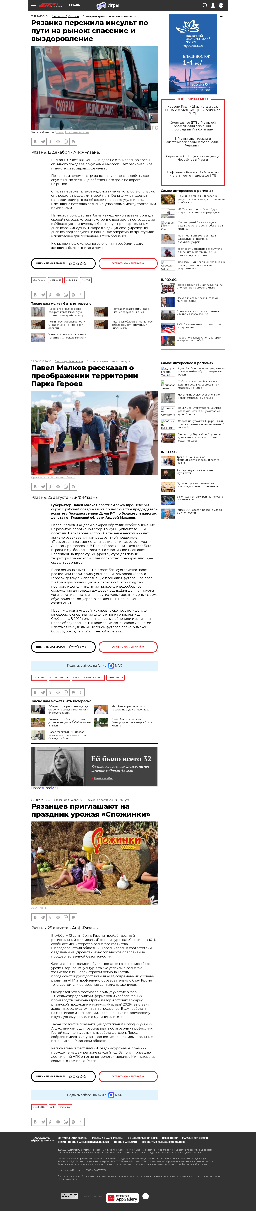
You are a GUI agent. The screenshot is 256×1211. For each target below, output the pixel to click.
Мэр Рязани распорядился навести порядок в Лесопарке (130, 708)
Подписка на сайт (125, 1142)
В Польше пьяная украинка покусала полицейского (200, 498)
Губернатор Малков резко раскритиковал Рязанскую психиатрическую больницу (66, 312)
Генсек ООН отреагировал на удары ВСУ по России (199, 511)
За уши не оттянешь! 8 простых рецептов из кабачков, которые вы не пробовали (201, 199)
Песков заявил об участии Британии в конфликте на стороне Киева (200, 286)
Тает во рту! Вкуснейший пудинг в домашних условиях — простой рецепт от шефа (199, 437)
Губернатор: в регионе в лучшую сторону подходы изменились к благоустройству (68, 709)
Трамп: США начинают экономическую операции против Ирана (198, 460)
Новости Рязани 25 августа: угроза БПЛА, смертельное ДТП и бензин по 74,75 (192, 110)
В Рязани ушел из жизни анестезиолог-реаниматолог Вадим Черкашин (192, 142)
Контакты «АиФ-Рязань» (73, 1138)
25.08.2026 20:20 (41, 361)
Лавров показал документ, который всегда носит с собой (199, 339)
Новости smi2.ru (44, 788)
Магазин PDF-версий (195, 1138)
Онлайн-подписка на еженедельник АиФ (84, 1142)
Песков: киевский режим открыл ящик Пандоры (197, 299)
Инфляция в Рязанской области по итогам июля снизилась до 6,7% (193, 174)
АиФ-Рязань (39, 907)
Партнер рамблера (92, 1196)
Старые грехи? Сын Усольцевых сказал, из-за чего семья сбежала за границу (200, 225)
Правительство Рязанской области (53, 477)
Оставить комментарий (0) (128, 263)
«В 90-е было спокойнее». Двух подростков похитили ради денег (199, 211)
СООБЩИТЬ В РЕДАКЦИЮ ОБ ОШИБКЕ (163, 1142)
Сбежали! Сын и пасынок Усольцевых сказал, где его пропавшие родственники (201, 265)
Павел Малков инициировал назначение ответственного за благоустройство (67, 735)
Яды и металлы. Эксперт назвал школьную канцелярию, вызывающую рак (197, 238)
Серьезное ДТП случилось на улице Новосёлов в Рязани (193, 158)
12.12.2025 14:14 (40, 16)
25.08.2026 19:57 (40, 799)
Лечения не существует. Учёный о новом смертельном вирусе (199, 396)
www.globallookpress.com (72, 132)
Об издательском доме (143, 1138)
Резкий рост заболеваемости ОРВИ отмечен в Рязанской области (66, 325)
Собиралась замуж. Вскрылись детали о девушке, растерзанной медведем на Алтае (198, 384)
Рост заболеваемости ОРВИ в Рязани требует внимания (130, 310)
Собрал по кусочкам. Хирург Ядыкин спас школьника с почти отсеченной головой (201, 424)
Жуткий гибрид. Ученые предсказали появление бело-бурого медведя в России (201, 371)
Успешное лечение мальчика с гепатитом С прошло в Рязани (67, 336)
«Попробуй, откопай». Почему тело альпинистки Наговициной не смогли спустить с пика (200, 252)
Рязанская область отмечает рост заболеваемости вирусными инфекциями (133, 325)
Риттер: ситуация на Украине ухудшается (195, 472)
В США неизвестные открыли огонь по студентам (199, 326)
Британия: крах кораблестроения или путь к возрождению (198, 313)
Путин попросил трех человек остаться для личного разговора (197, 485)
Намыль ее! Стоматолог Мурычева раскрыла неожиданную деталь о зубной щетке (199, 411)
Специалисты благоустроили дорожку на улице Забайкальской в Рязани (69, 722)
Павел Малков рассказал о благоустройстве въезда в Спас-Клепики (132, 722)
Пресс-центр (170, 1138)
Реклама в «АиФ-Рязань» (107, 1138)
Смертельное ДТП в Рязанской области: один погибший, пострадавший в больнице (193, 126)
